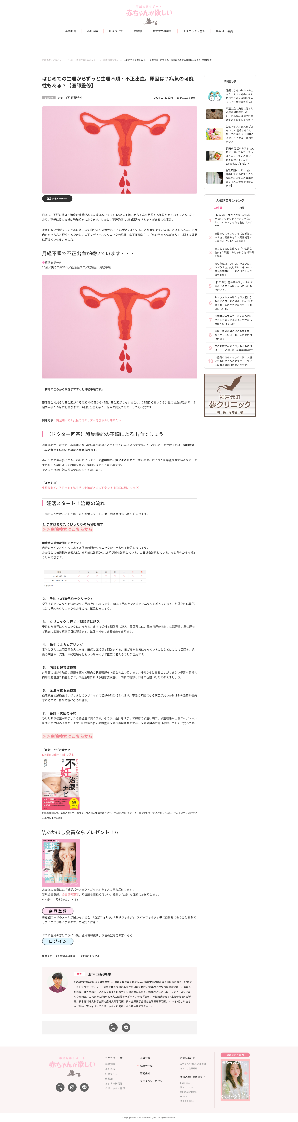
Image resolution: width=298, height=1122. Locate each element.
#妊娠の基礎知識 (65, 956)
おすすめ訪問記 (162, 31)
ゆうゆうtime (187, 1100)
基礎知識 (71, 31)
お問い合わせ (187, 1058)
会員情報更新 (70, 894)
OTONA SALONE (188, 1091)
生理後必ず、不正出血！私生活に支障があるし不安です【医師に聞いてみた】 (91, 488)
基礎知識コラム (110, 60)
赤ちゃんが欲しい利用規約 (193, 1063)
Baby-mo (185, 1082)
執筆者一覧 (146, 1065)
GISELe (183, 1096)
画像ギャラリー (59, 198)
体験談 (137, 31)
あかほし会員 (224, 31)
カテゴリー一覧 (114, 1058)
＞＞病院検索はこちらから (67, 529)
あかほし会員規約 (188, 1068)
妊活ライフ (116, 31)
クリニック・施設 (194, 31)
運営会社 (145, 1073)
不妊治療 (92, 31)
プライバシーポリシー (152, 1081)
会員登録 (145, 1058)
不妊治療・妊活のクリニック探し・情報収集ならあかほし (70, 60)
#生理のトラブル (90, 956)
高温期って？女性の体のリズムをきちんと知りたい (88, 420)
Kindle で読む (58, 754)
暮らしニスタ (186, 1087)
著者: (70, 98)
